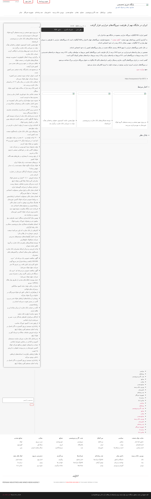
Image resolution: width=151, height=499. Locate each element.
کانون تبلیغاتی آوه (7, 494)
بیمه (142, 462)
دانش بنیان (119, 456)
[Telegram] (147, 483)
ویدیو (101, 465)
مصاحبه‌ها (80, 465)
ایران (101, 445)
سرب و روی (39, 442)
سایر (20, 12)
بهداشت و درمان (118, 462)
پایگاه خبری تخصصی (125, 4)
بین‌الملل (102, 12)
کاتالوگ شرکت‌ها (98, 459)
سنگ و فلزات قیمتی (36, 448)
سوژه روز (39, 465)
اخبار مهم (39, 459)
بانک (142, 459)
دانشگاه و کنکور (118, 459)
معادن (77, 12)
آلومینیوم (19, 445)
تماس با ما (141, 400)
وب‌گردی (60, 456)
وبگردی (61, 459)
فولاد (21, 442)
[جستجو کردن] (32, 405)
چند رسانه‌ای (39, 12)
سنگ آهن (39, 445)
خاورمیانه (100, 448)
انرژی (61, 445)
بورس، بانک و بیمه (58, 12)
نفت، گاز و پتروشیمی (91, 12)
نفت (82, 448)
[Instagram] (144, 483)
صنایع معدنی (69, 12)
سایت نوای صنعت (137, 438)
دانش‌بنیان (47, 12)
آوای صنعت (116, 40)
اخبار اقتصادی (139, 445)
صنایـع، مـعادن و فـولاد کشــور (125, 7)
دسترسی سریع (37, 456)
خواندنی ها (60, 462)
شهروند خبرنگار (28, 12)
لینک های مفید (17, 456)
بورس (141, 465)
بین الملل (100, 438)
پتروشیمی (80, 442)
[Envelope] (140, 483)
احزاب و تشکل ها (118, 448)
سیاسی (109, 12)
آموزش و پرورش (118, 465)
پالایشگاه (80, 445)
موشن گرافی (99, 462)
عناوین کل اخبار (139, 442)
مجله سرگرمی (59, 465)
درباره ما (141, 398)
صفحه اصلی (19, 459)
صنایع (82, 12)
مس (21, 448)
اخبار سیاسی (139, 448)
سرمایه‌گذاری (59, 448)
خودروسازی (59, 442)
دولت (121, 445)
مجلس (121, 442)
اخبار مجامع (80, 459)
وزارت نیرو (140, 69)
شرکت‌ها (80, 456)
